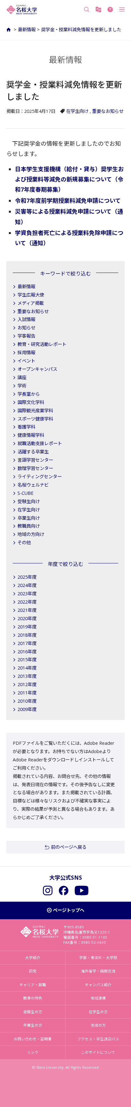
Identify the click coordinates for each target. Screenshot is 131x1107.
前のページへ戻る (68, 847)
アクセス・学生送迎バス (98, 1039)
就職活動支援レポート (39, 443)
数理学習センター (35, 468)
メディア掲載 (30, 303)
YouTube (81, 890)
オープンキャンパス (37, 369)
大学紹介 (32, 957)
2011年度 (27, 693)
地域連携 (98, 998)
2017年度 (27, 643)
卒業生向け (28, 518)
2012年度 (27, 684)
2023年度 (27, 593)
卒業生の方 (32, 1025)
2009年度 (27, 709)
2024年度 (27, 585)
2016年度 (27, 652)
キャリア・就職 (32, 984)
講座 (21, 377)
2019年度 (27, 627)
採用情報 (26, 352)
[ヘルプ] (110, 9)
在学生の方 (98, 1011)
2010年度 (27, 701)
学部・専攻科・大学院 (98, 957)
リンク (32, 1052)
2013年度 (27, 676)
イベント (26, 361)
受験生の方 (32, 1011)
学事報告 (26, 336)
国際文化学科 (30, 402)
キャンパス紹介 (98, 984)
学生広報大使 (30, 295)
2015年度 (27, 659)
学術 (21, 386)
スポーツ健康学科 (35, 419)
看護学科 (26, 427)
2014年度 (27, 668)
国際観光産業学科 (35, 410)
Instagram (47, 890)
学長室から (28, 394)
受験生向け (28, 501)
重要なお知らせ (107, 111)
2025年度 (27, 577)
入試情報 (26, 319)
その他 (24, 542)
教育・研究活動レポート (41, 344)
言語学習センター (35, 460)
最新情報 (27, 29)
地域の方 (98, 1025)
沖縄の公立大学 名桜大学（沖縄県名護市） (21, 9)
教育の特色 (32, 998)
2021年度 (27, 610)
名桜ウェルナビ (33, 485)
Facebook (63, 890)
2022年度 (27, 602)
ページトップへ (68, 910)
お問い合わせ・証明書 (33, 1039)
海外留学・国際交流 (98, 971)
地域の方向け (30, 534)
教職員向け (28, 526)
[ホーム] (9, 29)
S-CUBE (25, 493)
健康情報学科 (30, 435)
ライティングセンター (39, 476)
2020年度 (27, 618)
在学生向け (77, 111)
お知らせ (26, 328)
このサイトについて (98, 1052)
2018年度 (27, 635)
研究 (33, 971)
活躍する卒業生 (33, 452)
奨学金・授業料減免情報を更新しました (81, 29)
